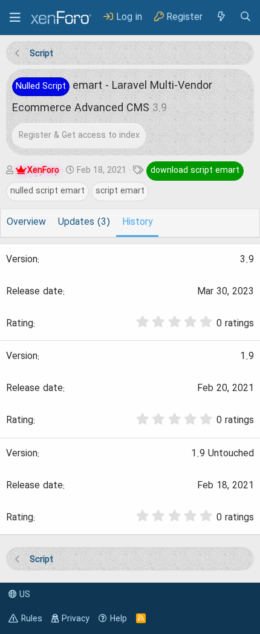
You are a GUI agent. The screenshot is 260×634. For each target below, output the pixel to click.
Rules (31, 619)
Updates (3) (84, 222)
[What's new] (221, 17)
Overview (26, 222)
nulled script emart (47, 191)
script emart (120, 191)
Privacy (75, 619)
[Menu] (15, 17)
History (137, 222)
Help (118, 619)
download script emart (195, 170)
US (23, 594)
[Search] (245, 17)
